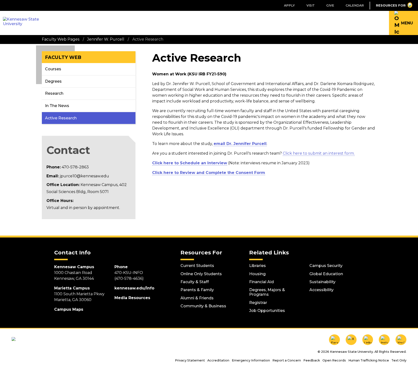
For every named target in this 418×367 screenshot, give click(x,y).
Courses (53, 69)
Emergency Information (251, 360)
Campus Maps (68, 309)
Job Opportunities (267, 310)
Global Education (326, 274)
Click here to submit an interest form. (319, 153)
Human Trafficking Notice (368, 360)
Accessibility (321, 290)
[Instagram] (384, 339)
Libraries (257, 265)
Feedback (311, 360)
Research (54, 93)
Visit (310, 5)
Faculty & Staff (194, 282)
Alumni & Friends (197, 298)
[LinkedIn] (367, 339)
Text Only (398, 360)
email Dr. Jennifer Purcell (240, 143)
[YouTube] (401, 339)
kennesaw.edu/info (134, 288)
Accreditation (218, 360)
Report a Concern (286, 360)
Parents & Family (197, 290)
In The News (57, 105)
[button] (403, 23)
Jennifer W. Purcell (105, 39)
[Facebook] (334, 339)
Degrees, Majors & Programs (267, 292)
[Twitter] (351, 339)
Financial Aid (261, 282)
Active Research (61, 118)
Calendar (355, 5)
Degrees (53, 81)
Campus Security (326, 265)
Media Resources (132, 297)
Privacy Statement (190, 360)
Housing (257, 274)
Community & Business (203, 306)
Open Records (334, 360)
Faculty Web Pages (60, 39)
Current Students (197, 265)
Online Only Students (201, 274)
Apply (289, 5)
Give (330, 5)
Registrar (258, 302)
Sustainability (322, 282)
